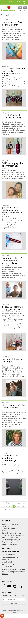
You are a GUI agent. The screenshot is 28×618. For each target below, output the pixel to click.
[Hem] (8, 8)
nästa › (7, 509)
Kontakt (18, 2)
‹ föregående (20, 503)
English (11, 1)
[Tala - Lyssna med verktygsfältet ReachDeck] (2, 616)
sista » (20, 509)
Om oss (24, 2)
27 (20, 506)
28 (23, 506)
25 (16, 506)
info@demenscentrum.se (11, 533)
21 (7, 506)
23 (11, 506)
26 (18, 506)
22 (9, 506)
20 (4, 506)
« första (7, 503)
